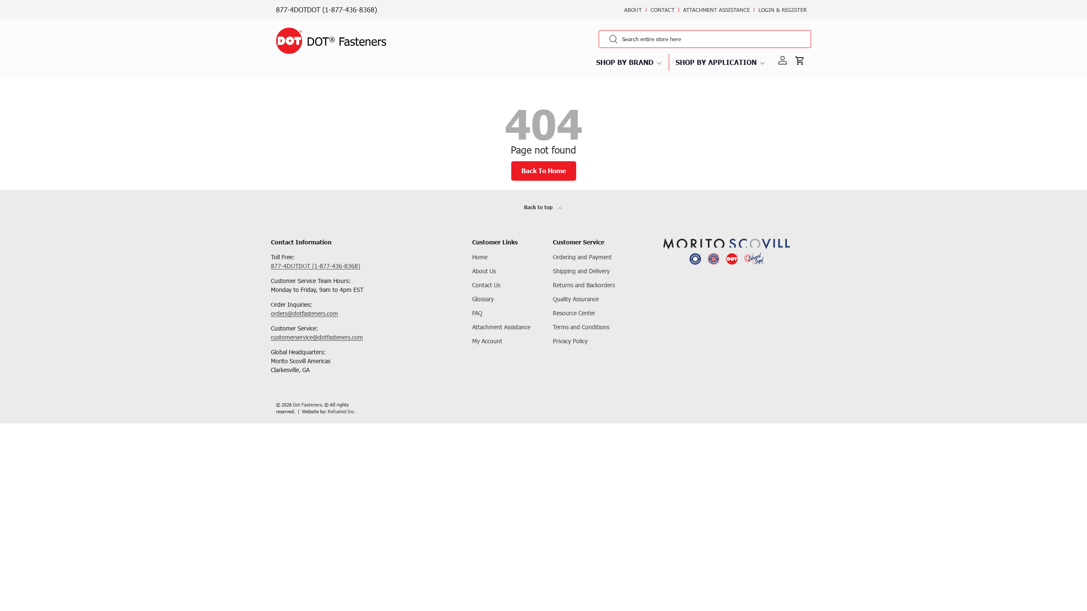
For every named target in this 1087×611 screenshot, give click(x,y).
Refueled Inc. (341, 411)
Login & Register (782, 9)
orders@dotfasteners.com (304, 313)
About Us (484, 271)
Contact (663, 9)
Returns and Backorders (584, 285)
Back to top (539, 207)
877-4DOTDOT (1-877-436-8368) (326, 10)
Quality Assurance (576, 299)
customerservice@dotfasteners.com (317, 337)
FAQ (477, 313)
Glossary (483, 299)
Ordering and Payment (582, 257)
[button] (801, 60)
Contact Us (486, 285)
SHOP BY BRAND (624, 62)
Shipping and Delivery (581, 271)
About (633, 9)
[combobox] (705, 39)
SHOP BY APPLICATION (716, 62)
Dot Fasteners (307, 404)
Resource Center (574, 313)
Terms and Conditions (581, 327)
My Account (487, 341)
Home (479, 257)
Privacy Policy (570, 341)
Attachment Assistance (716, 9)
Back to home (543, 170)
